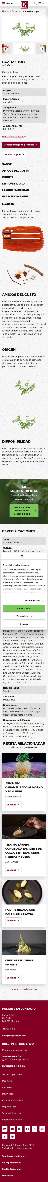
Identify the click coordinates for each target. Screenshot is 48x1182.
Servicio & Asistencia (12, 1113)
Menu (9, 3)
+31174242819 (8, 1029)
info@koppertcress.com (14, 1035)
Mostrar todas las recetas (24, 989)
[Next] (42, 49)
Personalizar (22, 616)
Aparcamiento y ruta (12, 1100)
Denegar (24, 624)
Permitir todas (24, 608)
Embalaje (7, 1087)
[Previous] (5, 49)
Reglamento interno (12, 1119)
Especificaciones (15, 196)
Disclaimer (7, 1175)
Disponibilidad (13, 183)
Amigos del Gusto (15, 170)
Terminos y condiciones (14, 1156)
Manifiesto (7, 1081)
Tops (15, 72)
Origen (7, 177)
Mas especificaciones (13, 136)
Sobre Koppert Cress (12, 1074)
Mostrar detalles (32, 600)
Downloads (7, 1094)
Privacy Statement (11, 1162)
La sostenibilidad (15, 190)
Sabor (7, 164)
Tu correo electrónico (12, 1056)
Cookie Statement (11, 1169)
